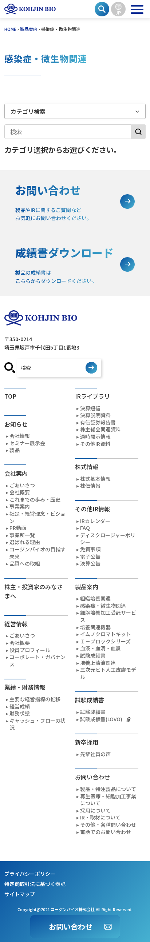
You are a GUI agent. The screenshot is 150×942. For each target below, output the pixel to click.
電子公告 (90, 556)
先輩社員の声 (95, 754)
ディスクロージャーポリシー (107, 539)
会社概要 (19, 492)
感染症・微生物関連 (103, 605)
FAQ (85, 527)
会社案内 (16, 473)
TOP (10, 396)
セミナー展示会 (27, 443)
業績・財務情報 (24, 687)
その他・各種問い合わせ (108, 824)
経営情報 (16, 623)
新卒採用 (86, 742)
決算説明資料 (95, 415)
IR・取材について (100, 817)
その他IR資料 (95, 443)
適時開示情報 (95, 436)
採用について (95, 810)
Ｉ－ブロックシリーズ (105, 641)
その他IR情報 (92, 508)
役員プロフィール (29, 650)
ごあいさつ (22, 485)
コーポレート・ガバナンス (37, 661)
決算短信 (90, 408)
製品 (14, 450)
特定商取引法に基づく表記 (35, 883)
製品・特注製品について (108, 789)
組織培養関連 (95, 598)
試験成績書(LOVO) (101, 719)
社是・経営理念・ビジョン (37, 517)
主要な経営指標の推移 (34, 699)
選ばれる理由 (24, 542)
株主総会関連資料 (100, 429)
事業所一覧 (22, 535)
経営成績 (19, 706)
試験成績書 (93, 655)
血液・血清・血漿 (100, 648)
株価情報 (90, 485)
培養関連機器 (95, 627)
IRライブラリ (92, 396)
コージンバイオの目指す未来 (37, 553)
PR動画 (17, 527)
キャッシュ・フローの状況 (37, 724)
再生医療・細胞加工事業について (108, 800)
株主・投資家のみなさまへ (33, 591)
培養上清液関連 (98, 662)
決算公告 (90, 563)
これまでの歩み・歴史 (34, 499)
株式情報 (86, 466)
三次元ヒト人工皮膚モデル (108, 673)
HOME (10, 29)
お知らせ (16, 424)
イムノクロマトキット (105, 634)
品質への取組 (24, 563)
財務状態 (19, 713)
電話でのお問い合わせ (105, 832)
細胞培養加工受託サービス (108, 616)
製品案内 (29, 29)
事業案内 (19, 506)
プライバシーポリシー (29, 873)
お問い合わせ (70, 926)
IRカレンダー (95, 521)
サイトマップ (19, 894)
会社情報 (19, 435)
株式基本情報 (95, 478)
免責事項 (90, 549)
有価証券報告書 (98, 422)
